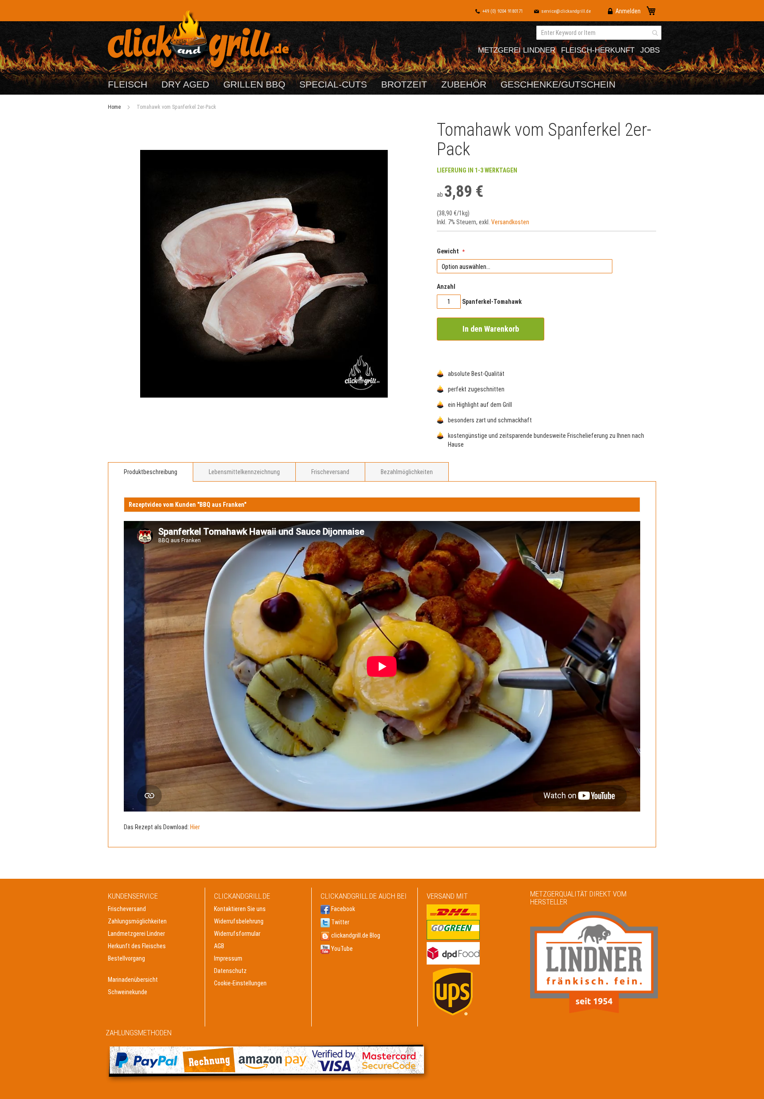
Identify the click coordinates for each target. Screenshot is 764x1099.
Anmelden (628, 11)
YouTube (341, 948)
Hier (195, 827)
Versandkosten (510, 222)
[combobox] (598, 33)
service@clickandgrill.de (566, 11)
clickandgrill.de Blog (355, 935)
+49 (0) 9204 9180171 (502, 11)
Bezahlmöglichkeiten (407, 471)
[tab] (150, 472)
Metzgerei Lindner (516, 50)
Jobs (650, 50)
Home (114, 107)
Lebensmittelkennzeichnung (244, 471)
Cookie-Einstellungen (240, 983)
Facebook (342, 908)
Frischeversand (330, 471)
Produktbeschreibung (150, 471)
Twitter (339, 922)
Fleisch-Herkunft (597, 50)
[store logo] (200, 41)
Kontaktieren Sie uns (240, 908)
